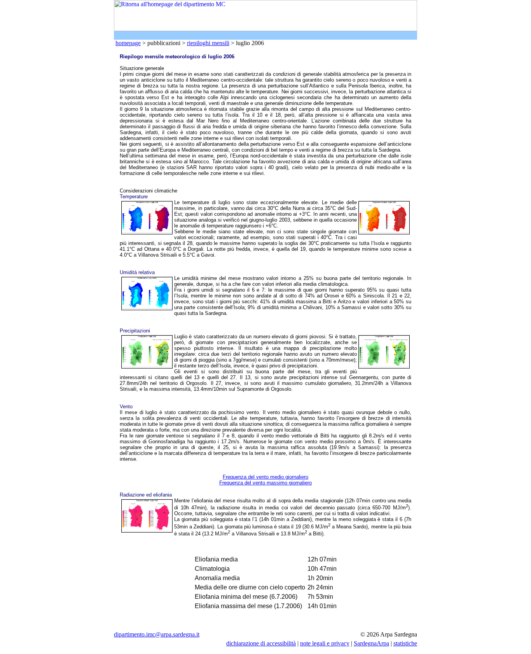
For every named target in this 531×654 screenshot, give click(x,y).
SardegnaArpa (371, 643)
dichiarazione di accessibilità (261, 643)
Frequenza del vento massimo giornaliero (265, 483)
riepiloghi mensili (208, 43)
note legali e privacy (324, 643)
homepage (128, 43)
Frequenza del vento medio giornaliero (265, 477)
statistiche (405, 643)
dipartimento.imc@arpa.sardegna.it (156, 634)
